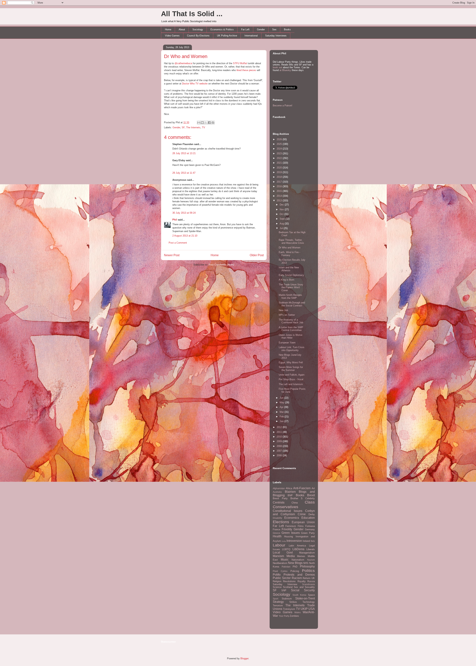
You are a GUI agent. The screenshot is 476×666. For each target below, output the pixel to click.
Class (310, 502)
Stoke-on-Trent (305, 598)
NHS (305, 563)
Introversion (294, 540)
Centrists (278, 502)
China (295, 502)
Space (311, 594)
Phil (174, 219)
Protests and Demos (299, 574)
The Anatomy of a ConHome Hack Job (291, 321)
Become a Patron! (282, 105)
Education (308, 517)
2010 (280, 436)
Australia (277, 492)
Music (285, 559)
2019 (280, 172)
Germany (310, 529)
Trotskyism (289, 609)
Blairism (290, 491)
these (245, 70)
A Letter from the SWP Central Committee (291, 329)
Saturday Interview (285, 584)
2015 (280, 191)
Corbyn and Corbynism (294, 512)
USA (311, 608)
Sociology (197, 29)
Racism (297, 578)
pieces (252, 70)
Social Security (303, 590)
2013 (280, 200)
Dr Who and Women (185, 56)
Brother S (296, 498)
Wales (297, 612)
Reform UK (309, 578)
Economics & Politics (222, 29)
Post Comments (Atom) (221, 264)
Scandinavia (308, 584)
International (251, 35)
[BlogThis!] (202, 122)
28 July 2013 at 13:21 (184, 153)
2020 (280, 167)
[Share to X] (206, 122)
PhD (295, 566)
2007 (280, 450)
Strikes (293, 602)
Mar (282, 412)
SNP (283, 590)
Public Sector (282, 578)
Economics (291, 517)
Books (287, 29)
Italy (313, 541)
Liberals (310, 549)
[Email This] (199, 122)
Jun (282, 397)
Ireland (306, 541)
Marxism (278, 556)
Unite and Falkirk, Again (291, 374)
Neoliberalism (280, 563)
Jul (282, 228)
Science (277, 587)
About (182, 29)
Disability (277, 518)
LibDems (298, 549)
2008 (280, 446)
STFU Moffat (240, 63)
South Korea (299, 595)
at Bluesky (285, 70)
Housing (288, 536)
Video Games (172, 35)
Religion (277, 581)
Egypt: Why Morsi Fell (291, 362)
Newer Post (171, 255)
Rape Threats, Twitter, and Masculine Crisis (291, 241)
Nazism (311, 560)
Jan (282, 421)
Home (168, 29)
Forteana (310, 526)
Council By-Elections (198, 35)
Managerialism (307, 552)
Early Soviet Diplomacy (291, 275)
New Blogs (295, 562)
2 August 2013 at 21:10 (184, 235)
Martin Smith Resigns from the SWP (290, 296)
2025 (280, 144)
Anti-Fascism (302, 488)
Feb (282, 416)
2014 (280, 195)
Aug (282, 223)
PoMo (277, 574)
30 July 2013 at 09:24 (184, 212)
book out (277, 67)
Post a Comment (178, 242)
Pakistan (286, 566)
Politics (308, 570)
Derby (311, 514)
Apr (282, 407)
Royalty (302, 581)
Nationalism (298, 559)
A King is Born (286, 279)
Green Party (308, 533)
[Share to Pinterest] (213, 122)
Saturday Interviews (276, 35)
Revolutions (289, 581)
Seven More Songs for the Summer (291, 368)
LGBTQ (286, 549)
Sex (274, 29)
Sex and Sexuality (304, 587)
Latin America (297, 545)
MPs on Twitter (287, 314)
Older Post (257, 255)
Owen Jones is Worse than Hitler (290, 336)
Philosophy (307, 566)
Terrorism (278, 605)
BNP (290, 495)
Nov (282, 209)
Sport (275, 598)
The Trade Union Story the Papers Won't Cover (291, 287)
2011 (280, 432)
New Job (283, 310)
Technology (309, 602)
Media (291, 556)
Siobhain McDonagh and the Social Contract (292, 304)
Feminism (290, 526)
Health (277, 536)
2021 (280, 162)
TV (203, 127)
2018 (280, 177)
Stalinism (287, 598)
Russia (311, 581)
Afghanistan (279, 488)
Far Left (245, 29)
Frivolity (287, 529)
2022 (280, 158)
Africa (289, 488)
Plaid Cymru (280, 571)
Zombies (294, 615)
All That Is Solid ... (192, 14)
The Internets (193, 127)
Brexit (311, 495)
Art (313, 488)
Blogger (244, 658)
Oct (282, 214)
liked (239, 70)
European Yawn (287, 342)
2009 (280, 441)
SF (183, 127)
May (282, 402)
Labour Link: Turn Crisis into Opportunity (291, 349)
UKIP (304, 608)
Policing (294, 571)
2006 (280, 455)
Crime (302, 514)
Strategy (278, 601)
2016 (280, 186)
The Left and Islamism (291, 384)
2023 (280, 153)
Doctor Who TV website (195, 83)
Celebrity (310, 498)
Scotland (287, 587)
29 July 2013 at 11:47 (183, 172)
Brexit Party (280, 498)
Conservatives (285, 507)
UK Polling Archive (227, 35)
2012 (280, 427)
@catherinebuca (183, 63)
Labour (279, 545)
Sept (282, 218)
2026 (280, 139)
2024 (280, 148)
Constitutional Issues (287, 510)
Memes (301, 556)
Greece (276, 533)
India (284, 541)
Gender (261, 29)
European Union (303, 522)
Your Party (284, 616)
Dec (282, 204)
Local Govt (283, 552)
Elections (281, 522)
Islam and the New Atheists (289, 269)
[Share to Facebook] (209, 122)
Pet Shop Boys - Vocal (291, 379)
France (276, 529)
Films (301, 526)
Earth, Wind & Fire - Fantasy (289, 254)
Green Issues (291, 532)
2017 (280, 181)
